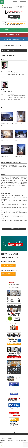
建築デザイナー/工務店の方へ (14, 34)
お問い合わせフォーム (8, 274)
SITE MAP (15, 1)
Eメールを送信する (8, 265)
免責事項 (10, 438)
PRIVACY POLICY (23, 1)
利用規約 (3, 438)
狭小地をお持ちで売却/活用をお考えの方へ (14, 39)
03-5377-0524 (11, 254)
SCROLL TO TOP (14, 433)
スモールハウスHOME (6, 45)
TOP (14, 30)
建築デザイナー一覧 (14, 228)
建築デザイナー (15, 45)
